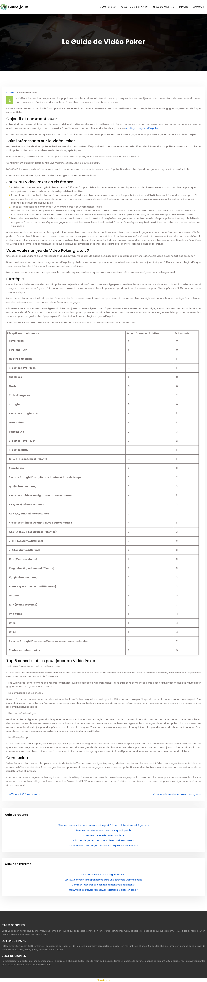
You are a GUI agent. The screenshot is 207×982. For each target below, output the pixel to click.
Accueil (199, 6)
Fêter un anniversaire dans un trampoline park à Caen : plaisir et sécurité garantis (103, 825)
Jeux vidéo (108, 6)
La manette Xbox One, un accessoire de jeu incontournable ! (104, 845)
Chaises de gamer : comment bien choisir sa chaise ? (103, 840)
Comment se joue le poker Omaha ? (103, 835)
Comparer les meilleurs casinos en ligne (175, 794)
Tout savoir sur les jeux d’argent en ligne (103, 874)
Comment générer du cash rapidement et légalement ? (103, 884)
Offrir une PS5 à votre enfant (25, 794)
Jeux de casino (164, 6)
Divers (184, 6)
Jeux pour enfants (134, 6)
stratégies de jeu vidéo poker (142, 128)
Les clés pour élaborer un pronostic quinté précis (103, 830)
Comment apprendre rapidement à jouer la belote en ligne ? (103, 889)
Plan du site (103, 980)
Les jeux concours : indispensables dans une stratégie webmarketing (103, 879)
